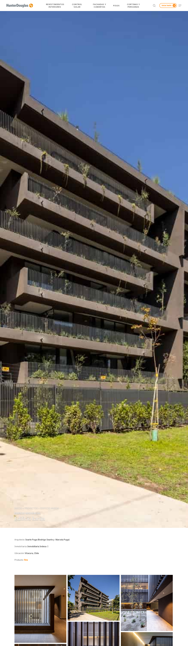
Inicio (18, 508)
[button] (180, 5)
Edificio (19, 513)
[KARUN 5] (147, 603)
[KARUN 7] (40, 609)
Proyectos (31, 508)
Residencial (33, 513)
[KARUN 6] (94, 597)
